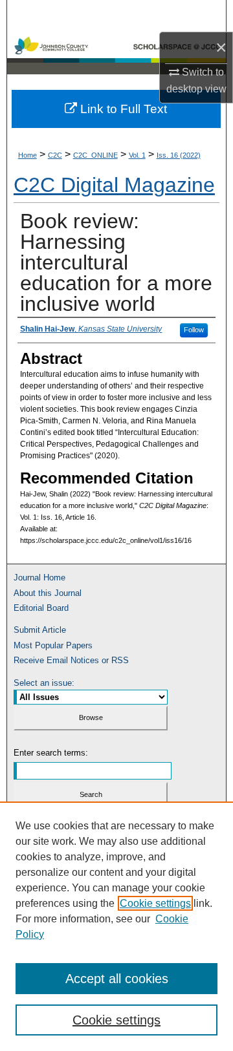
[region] (116, 926)
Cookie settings (155, 903)
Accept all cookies (116, 978)
